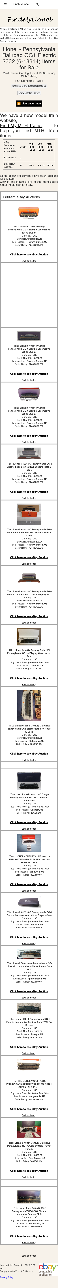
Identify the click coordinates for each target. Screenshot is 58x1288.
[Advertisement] (29, 295)
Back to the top (29, 260)
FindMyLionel (21, 4)
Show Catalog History (29, 92)
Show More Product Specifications (29, 85)
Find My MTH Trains (21, 125)
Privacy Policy (6, 1277)
